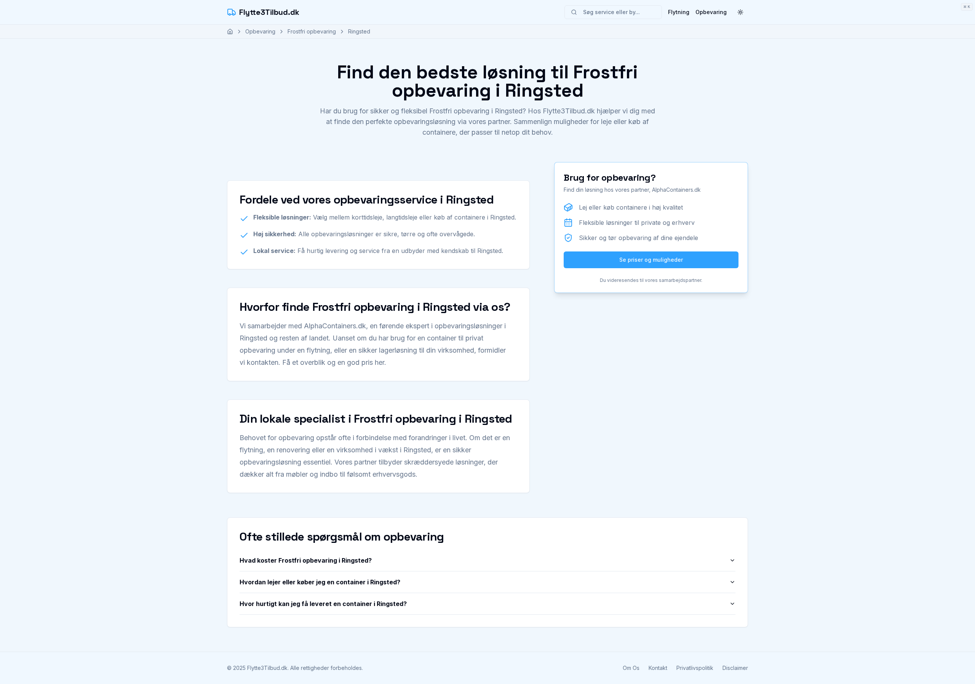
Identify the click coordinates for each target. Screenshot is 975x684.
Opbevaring (711, 12)
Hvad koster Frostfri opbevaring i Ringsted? (306, 560)
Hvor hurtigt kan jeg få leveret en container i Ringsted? (323, 604)
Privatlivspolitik (694, 668)
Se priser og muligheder (651, 259)
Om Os (631, 668)
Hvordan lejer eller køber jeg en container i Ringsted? (320, 582)
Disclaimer (735, 668)
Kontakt (658, 668)
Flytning (678, 12)
